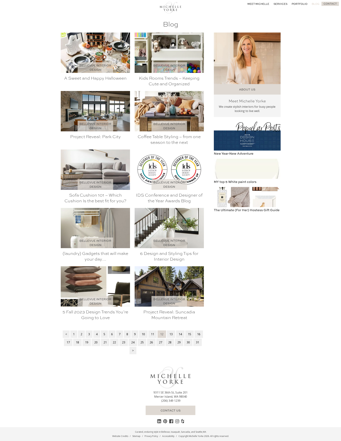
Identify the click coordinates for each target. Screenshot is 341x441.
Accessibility (168, 436)
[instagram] (177, 421)
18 (77, 342)
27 (160, 342)
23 (123, 342)
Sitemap (136, 436)
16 (198, 334)
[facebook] (171, 421)
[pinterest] (165, 421)
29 (179, 342)
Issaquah (175, 431)
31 (197, 342)
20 (96, 342)
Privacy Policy (151, 436)
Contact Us (171, 410)
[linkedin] (159, 421)
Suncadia (185, 431)
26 (151, 342)
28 (169, 342)
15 (189, 334)
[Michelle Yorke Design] (170, 7)
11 (152, 334)
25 (142, 342)
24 (132, 342)
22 (114, 342)
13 (171, 334)
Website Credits (120, 436)
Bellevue (165, 431)
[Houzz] (182, 421)
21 (105, 342)
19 (86, 342)
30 (188, 342)
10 (143, 334)
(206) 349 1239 (170, 401)
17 (68, 342)
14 (180, 334)
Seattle (199, 431)
